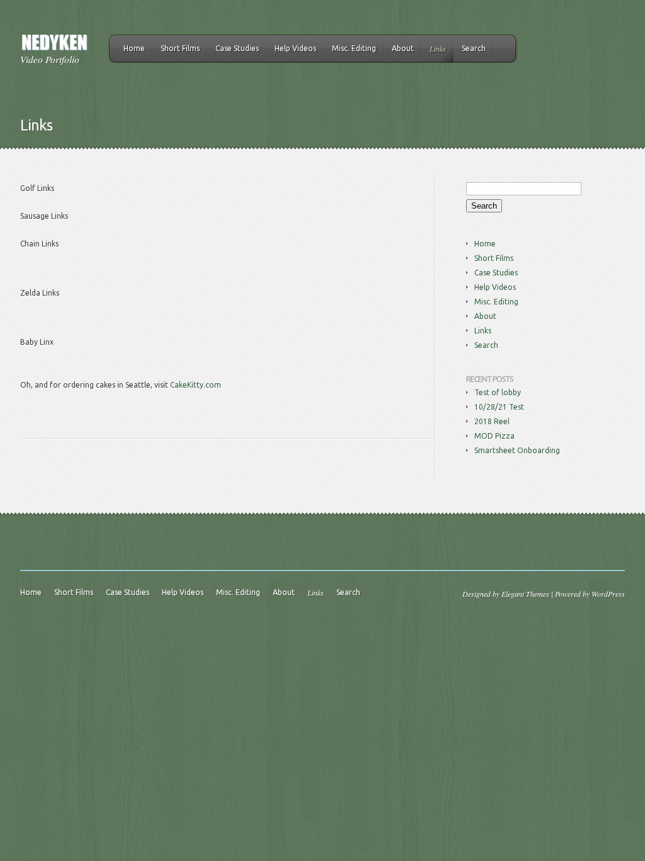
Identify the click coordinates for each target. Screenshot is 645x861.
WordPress (608, 594)
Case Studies (237, 48)
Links (438, 48)
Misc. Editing (354, 48)
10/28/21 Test (499, 407)
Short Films (180, 48)
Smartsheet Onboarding (517, 450)
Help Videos (295, 48)
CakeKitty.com (195, 385)
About (403, 48)
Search (474, 48)
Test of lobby (497, 392)
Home (134, 48)
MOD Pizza (494, 436)
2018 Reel (492, 421)
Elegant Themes (525, 594)
